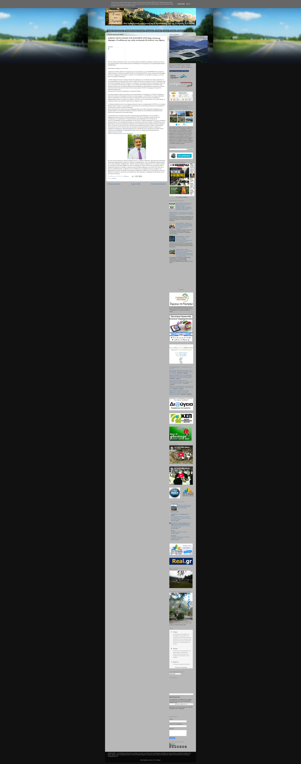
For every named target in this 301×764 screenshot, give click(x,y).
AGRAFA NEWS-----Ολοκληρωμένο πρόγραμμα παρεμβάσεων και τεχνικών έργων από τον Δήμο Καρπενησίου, (181, 214)
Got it (188, 4)
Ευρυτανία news (119, 31)
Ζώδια (176, 667)
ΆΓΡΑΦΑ (110, 31)
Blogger (158, 760)
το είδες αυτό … (175, 504)
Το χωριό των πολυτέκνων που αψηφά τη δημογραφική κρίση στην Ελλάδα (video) (184, 506)
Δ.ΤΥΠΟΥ (158, 31)
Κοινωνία (166, 31)
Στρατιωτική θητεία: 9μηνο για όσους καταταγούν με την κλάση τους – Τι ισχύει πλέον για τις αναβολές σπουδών (181, 382)
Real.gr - (173, 530)
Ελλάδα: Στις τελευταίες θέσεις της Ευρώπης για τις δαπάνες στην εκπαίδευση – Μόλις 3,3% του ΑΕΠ (181, 387)
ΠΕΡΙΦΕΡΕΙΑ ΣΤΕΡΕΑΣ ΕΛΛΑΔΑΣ (135, 31)
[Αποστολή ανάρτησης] (132, 176)
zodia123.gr (184, 667)
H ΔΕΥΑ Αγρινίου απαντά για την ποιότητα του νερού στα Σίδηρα (180, 526)
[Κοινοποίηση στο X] (138, 176)
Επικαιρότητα (150, 31)
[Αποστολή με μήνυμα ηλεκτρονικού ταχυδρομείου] (135, 176)
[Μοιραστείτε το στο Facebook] (140, 176)
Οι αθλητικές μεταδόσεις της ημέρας (179, 532)
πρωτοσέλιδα (179, 197)
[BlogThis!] (137, 176)
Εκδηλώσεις (181, 31)
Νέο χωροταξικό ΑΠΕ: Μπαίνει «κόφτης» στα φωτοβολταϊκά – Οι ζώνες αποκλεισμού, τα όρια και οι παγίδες (181, 372)
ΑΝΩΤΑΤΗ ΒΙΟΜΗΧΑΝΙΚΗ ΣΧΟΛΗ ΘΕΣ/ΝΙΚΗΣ (120, 133)
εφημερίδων (186, 197)
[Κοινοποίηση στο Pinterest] (141, 176)
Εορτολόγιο (181, 289)
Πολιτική (173, 31)
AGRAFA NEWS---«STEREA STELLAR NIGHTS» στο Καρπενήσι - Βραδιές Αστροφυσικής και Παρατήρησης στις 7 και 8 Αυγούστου (184, 239)
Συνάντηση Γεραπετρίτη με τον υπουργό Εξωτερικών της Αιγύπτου (180, 537)
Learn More (181, 4)
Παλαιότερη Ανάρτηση (158, 184)
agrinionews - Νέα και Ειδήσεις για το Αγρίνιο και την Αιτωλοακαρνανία (181, 524)
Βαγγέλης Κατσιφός (117, 131)
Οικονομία (189, 31)
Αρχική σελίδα (135, 184)
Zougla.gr (173, 535)
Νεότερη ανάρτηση (114, 184)
